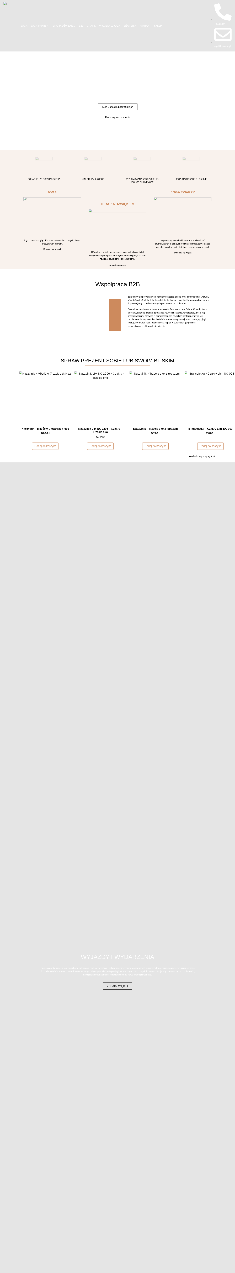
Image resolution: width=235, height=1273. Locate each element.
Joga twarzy (39, 25)
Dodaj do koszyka (45, 446)
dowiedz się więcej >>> (202, 456)
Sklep (158, 25)
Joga (24, 25)
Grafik (91, 25)
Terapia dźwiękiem (63, 25)
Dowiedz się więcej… (155, 326)
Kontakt (145, 25)
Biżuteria (130, 25)
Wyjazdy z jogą (109, 25)
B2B (81, 25)
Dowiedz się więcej (52, 249)
